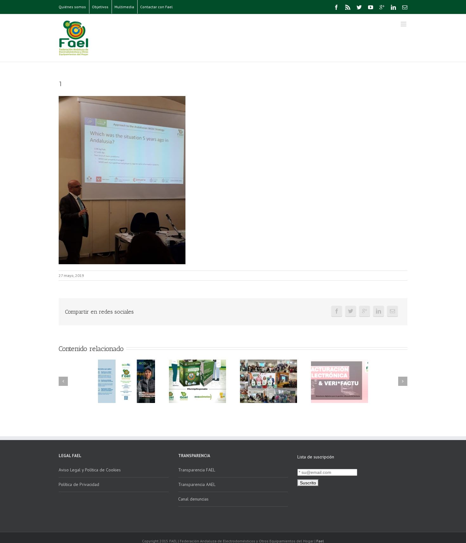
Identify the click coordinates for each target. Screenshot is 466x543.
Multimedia (124, 6)
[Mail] (404, 7)
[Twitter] (359, 7)
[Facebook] (336, 7)
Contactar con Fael (156, 6)
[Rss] (347, 7)
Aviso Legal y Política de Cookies (90, 470)
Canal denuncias (193, 499)
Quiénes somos (72, 6)
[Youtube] (370, 7)
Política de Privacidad (79, 484)
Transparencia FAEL (196, 470)
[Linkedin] (393, 7)
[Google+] (382, 7)
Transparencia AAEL (197, 484)
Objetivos (100, 6)
